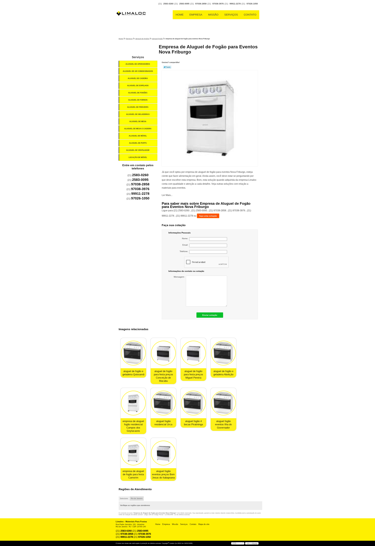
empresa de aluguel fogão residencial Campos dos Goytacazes (133, 426)
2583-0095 (184, 3)
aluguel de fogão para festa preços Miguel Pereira (193, 374)
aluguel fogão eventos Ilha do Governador (223, 424)
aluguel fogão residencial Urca (163, 423)
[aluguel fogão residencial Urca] (163, 403)
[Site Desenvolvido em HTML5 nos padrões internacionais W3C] (237, 543)
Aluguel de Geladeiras (138, 114)
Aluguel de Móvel (138, 136)
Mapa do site (203, 524)
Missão (213, 14)
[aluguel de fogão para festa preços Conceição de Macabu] (163, 353)
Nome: (185, 238)
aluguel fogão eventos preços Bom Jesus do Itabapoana (163, 474)
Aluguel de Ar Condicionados (138, 71)
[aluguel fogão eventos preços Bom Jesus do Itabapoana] (163, 453)
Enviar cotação (209, 315)
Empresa (195, 14)
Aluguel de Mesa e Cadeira (137, 129)
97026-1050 (252, 3)
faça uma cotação (208, 216)
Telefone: (184, 251)
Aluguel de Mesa (137, 121)
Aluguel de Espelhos (138, 86)
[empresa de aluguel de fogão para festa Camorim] (133, 453)
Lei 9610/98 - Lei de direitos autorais (177, 514)
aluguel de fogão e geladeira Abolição (223, 373)
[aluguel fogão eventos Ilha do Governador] (223, 403)
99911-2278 (235, 3)
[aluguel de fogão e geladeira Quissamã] (133, 353)
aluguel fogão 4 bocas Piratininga (193, 423)
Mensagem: (180, 277)
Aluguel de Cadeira (138, 78)
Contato (250, 14)
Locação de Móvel (138, 157)
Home (180, 14)
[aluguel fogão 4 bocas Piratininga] (193, 403)
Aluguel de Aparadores (138, 64)
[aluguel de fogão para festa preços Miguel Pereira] (193, 353)
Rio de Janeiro (137, 498)
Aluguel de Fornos (138, 100)
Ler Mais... (167, 195)
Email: (185, 245)
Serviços (231, 14)
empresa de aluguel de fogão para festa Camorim (133, 474)
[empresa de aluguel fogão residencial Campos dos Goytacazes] (133, 403)
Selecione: (124, 498)
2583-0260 (168, 3)
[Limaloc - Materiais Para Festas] (132, 7)
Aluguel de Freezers (137, 107)
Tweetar (167, 67)
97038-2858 (201, 3)
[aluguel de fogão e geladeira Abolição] (223, 353)
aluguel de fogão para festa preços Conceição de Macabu (163, 376)
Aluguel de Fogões (137, 93)
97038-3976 (218, 3)
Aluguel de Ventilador (137, 150)
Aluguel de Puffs (138, 143)
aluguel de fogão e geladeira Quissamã (133, 373)
